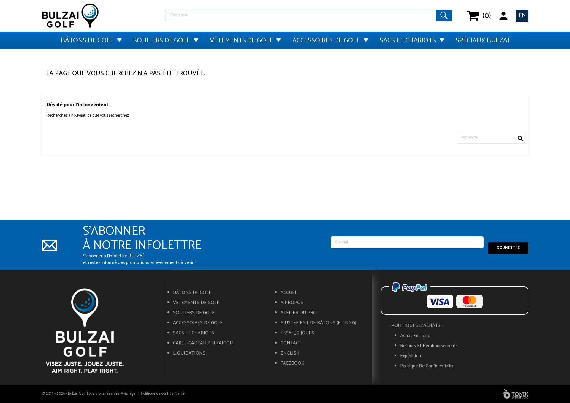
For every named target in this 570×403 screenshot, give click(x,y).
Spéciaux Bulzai (482, 40)
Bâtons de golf (87, 40)
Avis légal (129, 394)
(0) (482, 16)
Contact (291, 343)
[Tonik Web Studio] (516, 394)
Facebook (292, 363)
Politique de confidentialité (427, 366)
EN (522, 16)
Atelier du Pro (299, 313)
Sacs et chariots (408, 40)
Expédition (410, 356)
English (290, 353)
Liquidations (189, 353)
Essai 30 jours (297, 333)
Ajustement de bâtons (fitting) (318, 323)
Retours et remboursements (429, 346)
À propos (292, 302)
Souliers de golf (161, 40)
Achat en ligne (415, 335)
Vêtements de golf (241, 40)
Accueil (290, 292)
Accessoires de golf (326, 40)
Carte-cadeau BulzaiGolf (204, 343)
